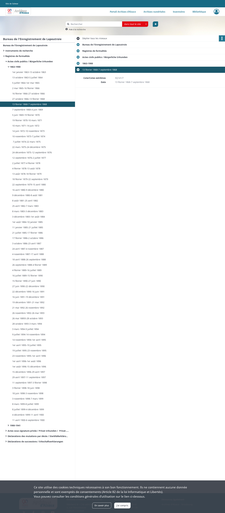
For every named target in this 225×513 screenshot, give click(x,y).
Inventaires (179, 11)
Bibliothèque (199, 11)
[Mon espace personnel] (216, 11)
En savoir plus (102, 505)
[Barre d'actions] (222, 38)
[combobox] (135, 24)
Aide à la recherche (77, 29)
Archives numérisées (154, 11)
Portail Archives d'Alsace (123, 11)
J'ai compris (122, 505)
